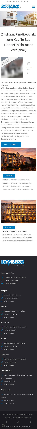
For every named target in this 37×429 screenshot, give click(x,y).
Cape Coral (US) (6, 371)
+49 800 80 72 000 (10, 362)
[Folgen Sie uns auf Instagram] (18, 422)
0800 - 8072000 (13, 1)
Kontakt (25, 1)
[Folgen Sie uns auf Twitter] (30, 422)
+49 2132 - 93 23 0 (10, 330)
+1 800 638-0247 (9, 381)
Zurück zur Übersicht (11, 144)
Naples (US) (5, 390)
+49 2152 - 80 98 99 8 (11, 298)
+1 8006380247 (9, 400)
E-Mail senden (11, 283)
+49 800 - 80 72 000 (10, 314)
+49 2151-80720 (12, 280)
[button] (3, 425)
